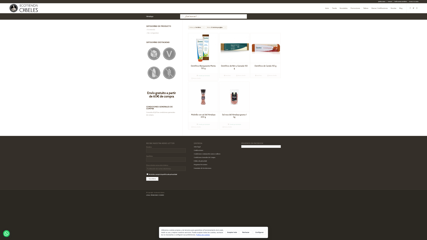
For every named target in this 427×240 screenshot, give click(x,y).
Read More (228, 76)
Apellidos (149, 156)
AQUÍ (155, 112)
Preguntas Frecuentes (200, 165)
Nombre (149, 147)
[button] (6, 233)
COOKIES (161, 195)
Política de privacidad (200, 161)
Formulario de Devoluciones (202, 168)
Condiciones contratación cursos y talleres (207, 154)
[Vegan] (169, 53)
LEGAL (148, 195)
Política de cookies (203, 235)
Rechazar (245, 232)
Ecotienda (151, 29)
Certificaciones (198, 150)
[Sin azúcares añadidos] (154, 53)
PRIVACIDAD (154, 195)
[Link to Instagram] (416, 8)
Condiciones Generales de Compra (204, 157)
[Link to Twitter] (413, 8)
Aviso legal (197, 147)
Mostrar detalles (197, 78)
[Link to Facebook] (410, 8)
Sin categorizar (153, 33)
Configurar (259, 232)
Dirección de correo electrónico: (157, 165)
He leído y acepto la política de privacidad (162, 174)
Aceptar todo (232, 232)
